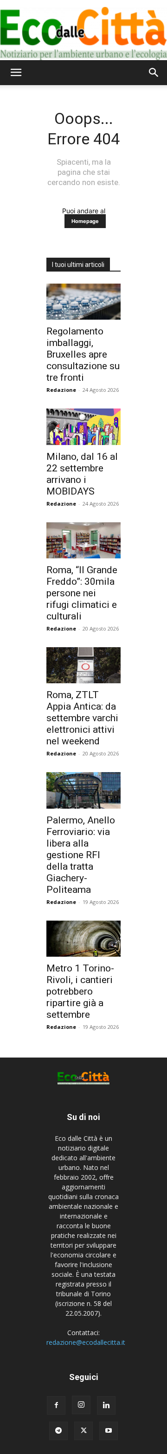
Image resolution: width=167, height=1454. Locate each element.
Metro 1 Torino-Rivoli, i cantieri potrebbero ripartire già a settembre (80, 991)
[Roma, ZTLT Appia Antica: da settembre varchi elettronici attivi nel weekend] (83, 665)
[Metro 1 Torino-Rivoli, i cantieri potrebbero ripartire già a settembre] (83, 939)
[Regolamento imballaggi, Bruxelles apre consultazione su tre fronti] (83, 302)
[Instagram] (81, 1405)
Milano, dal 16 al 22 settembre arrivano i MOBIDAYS (82, 474)
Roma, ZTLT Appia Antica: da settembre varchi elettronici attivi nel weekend (82, 718)
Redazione (61, 389)
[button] (16, 72)
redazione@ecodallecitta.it (85, 1342)
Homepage (85, 221)
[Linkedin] (106, 1405)
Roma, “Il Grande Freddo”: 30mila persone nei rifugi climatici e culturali (81, 593)
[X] (83, 1431)
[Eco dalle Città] (83, 30)
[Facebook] (56, 1405)
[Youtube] (108, 1431)
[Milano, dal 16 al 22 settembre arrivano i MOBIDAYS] (83, 426)
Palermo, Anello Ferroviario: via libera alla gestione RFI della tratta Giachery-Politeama (80, 855)
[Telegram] (58, 1431)
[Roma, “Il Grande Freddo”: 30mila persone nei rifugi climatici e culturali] (83, 540)
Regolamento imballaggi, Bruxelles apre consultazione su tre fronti (83, 354)
